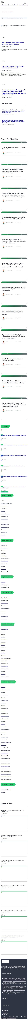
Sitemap (4, 1018)
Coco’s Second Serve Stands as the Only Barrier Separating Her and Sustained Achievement (14, 288)
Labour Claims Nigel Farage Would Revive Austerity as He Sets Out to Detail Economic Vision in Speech (14, 404)
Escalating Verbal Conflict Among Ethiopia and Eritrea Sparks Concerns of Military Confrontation (14, 979)
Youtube (5, 1014)
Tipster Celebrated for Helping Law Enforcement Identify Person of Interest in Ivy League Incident (13, 336)
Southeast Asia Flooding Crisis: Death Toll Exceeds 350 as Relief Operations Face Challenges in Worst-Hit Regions (13, 194)
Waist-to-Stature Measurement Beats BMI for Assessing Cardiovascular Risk (13, 993)
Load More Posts (4, 491)
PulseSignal (9, 1016)
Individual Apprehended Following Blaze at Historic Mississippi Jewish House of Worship (12, 171)
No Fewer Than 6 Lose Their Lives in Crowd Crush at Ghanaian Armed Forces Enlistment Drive (12, 936)
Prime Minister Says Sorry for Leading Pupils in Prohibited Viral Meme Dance (13, 218)
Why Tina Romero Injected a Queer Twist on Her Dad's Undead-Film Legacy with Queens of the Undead (12, 264)
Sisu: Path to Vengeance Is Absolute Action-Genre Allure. (12, 359)
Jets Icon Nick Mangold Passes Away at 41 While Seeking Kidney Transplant (14, 981)
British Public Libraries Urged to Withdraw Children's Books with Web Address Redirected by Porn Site (13, 121)
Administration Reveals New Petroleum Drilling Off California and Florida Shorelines (11, 836)
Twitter (5, 1011)
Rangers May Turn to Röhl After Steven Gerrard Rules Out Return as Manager (14, 381)
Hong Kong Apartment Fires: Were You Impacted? (13, 148)
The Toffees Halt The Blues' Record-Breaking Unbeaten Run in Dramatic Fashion (13, 312)
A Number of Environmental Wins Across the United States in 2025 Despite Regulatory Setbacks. (14, 241)
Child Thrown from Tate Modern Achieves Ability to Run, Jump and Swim (13, 435)
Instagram (5, 1013)
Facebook (5, 1010)
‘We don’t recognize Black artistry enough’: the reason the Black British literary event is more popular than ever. (13, 111)
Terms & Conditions (11, 1018)
